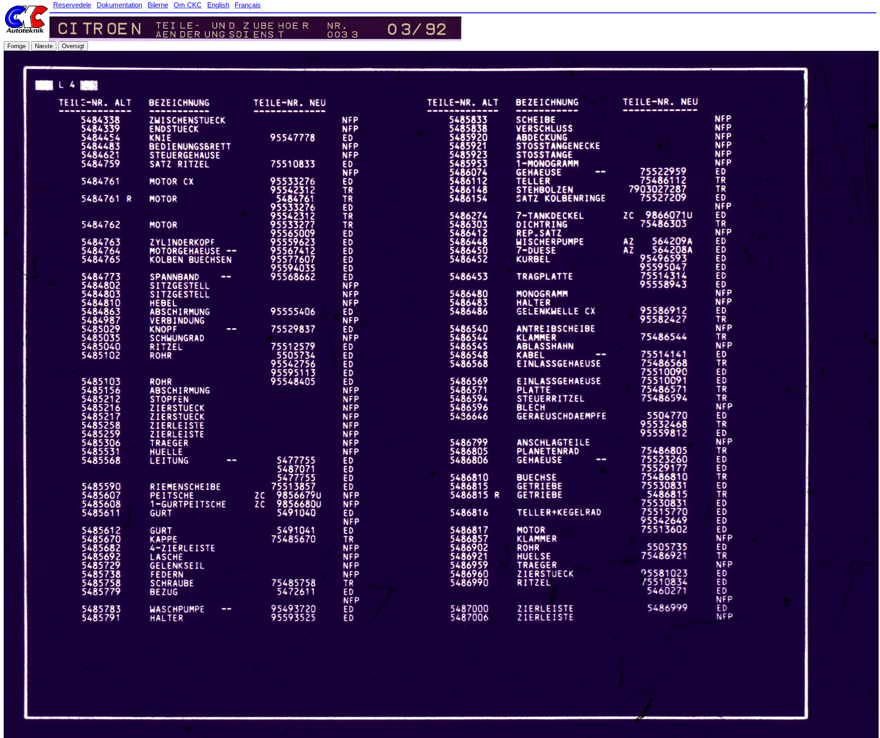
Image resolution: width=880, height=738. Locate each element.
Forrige (16, 46)
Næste (44, 46)
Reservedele (72, 5)
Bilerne (158, 5)
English (218, 5)
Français (248, 5)
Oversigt (73, 46)
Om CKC (188, 5)
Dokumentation (119, 5)
